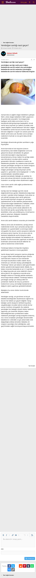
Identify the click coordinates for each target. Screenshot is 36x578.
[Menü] (2, 2)
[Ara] (34, 2)
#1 (34, 59)
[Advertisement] (18, 24)
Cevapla (32, 366)
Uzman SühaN (7, 48)
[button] (3, 535)
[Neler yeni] (30, 2)
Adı (2, 549)
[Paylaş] (31, 60)
